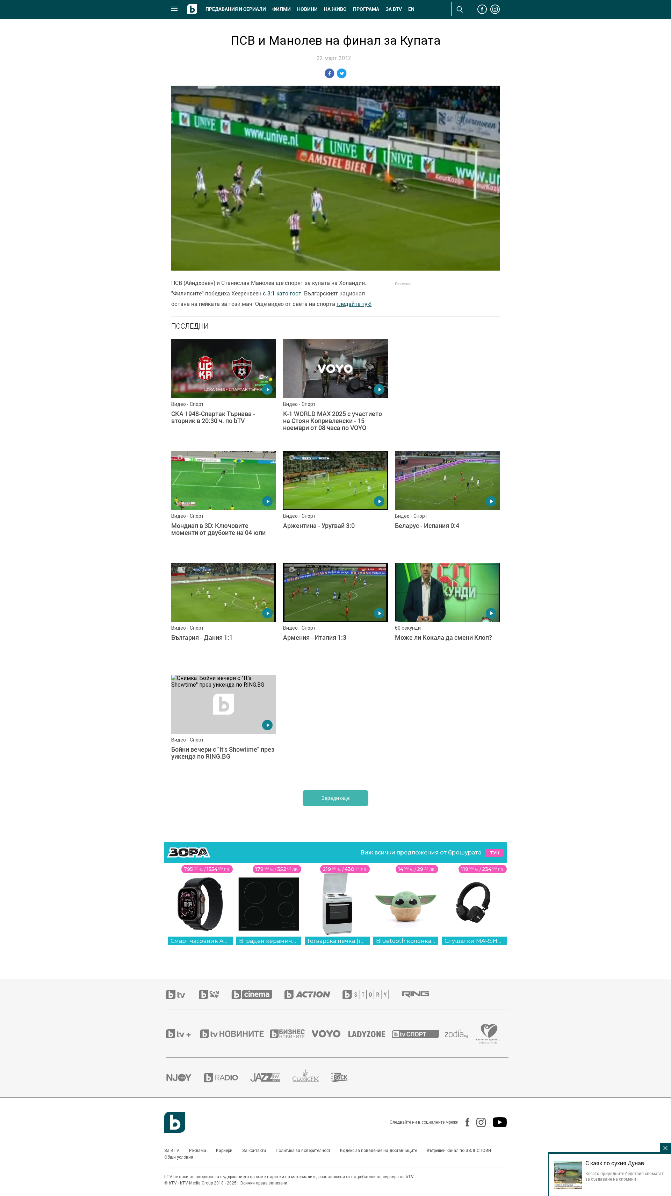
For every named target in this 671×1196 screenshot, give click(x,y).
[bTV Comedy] (215, 994)
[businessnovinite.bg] (291, 1034)
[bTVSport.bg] (418, 1033)
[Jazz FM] (271, 1077)
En (411, 9)
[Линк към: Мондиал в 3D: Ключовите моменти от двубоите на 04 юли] (223, 503)
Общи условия (178, 1157)
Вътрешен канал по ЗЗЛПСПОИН (459, 1150)
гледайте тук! (354, 304)
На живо (335, 9)
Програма (366, 9)
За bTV (393, 9)
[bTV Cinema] (257, 994)
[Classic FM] (312, 1077)
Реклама (197, 1150)
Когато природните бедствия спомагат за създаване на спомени (624, 1176)
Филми (281, 9)
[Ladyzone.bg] (370, 1034)
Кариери (224, 1150)
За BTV (171, 1150)
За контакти (254, 1150)
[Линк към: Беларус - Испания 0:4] (447, 503)
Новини (307, 9)
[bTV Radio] (227, 1077)
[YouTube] (496, 1122)
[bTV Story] (371, 994)
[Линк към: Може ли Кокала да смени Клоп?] (447, 615)
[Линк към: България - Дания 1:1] (223, 615)
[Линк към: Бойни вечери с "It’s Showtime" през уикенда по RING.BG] (223, 727)
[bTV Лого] (174, 1122)
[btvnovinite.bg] (234, 1034)
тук (494, 852)
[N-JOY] (185, 1077)
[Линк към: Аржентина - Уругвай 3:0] (335, 503)
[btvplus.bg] (182, 1033)
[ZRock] (347, 1077)
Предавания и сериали (235, 9)
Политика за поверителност (303, 1150)
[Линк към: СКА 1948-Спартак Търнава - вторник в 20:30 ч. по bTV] (223, 391)
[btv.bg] (182, 994)
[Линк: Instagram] (477, 1122)
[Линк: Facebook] (464, 1122)
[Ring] (421, 994)
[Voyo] (330, 1034)
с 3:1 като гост (282, 293)
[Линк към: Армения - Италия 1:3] (335, 615)
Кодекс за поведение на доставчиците (378, 1150)
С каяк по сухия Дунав (614, 1163)
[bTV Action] (313, 994)
